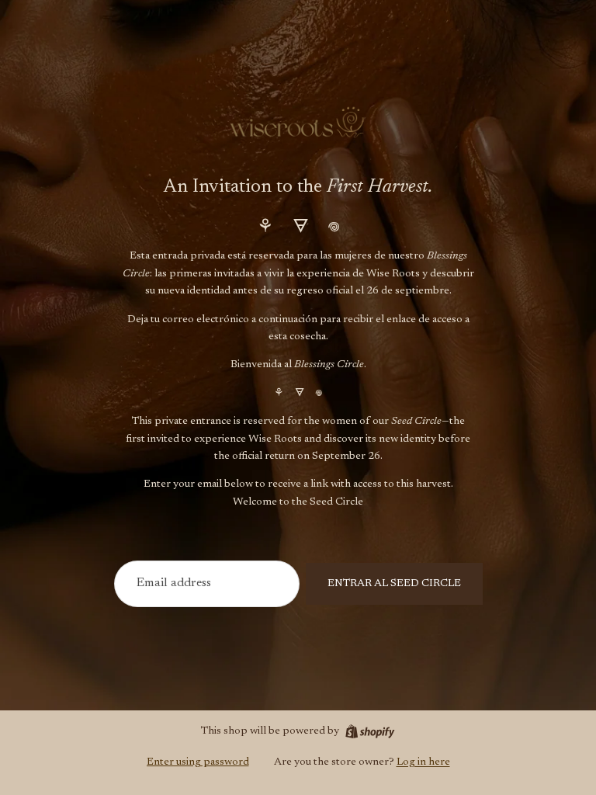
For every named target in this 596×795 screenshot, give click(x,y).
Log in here (423, 762)
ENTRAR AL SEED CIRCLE (394, 583)
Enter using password (198, 762)
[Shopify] (369, 731)
